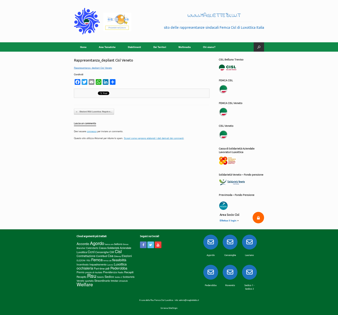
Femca (97, 259)
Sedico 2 (118, 277)
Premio (80, 272)
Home (83, 47)
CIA (111, 252)
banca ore (109, 244)
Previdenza (110, 272)
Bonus (125, 244)
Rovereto (230, 285)
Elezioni (127, 256)
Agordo (97, 243)
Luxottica (120, 264)
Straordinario (102, 280)
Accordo (83, 243)
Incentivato (83, 264)
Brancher (81, 247)
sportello (89, 280)
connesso (92, 131)
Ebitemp (117, 256)
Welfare (85, 284)
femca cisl (107, 260)
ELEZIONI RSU (83, 260)
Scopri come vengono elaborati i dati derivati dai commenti (154, 138)
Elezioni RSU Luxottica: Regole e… (94, 111)
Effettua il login (228, 220)
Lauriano (249, 255)
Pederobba (118, 268)
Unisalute (123, 280)
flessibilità (119, 259)
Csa (110, 255)
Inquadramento (98, 264)
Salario (100, 276)
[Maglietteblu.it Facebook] (143, 244)
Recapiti (128, 272)
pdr (107, 268)
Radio (120, 272)
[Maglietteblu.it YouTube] (158, 244)
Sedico (109, 276)
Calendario (92, 248)
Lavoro (110, 264)
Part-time (99, 268)
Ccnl (91, 251)
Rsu (91, 275)
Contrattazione (86, 256)
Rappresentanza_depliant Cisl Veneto (93, 67)
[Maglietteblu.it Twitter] (150, 244)
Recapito (81, 277)
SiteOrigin (172, 308)
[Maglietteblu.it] (102, 21)
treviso (114, 280)
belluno (118, 244)
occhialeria (85, 268)
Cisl (118, 251)
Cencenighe (102, 252)
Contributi (101, 256)
